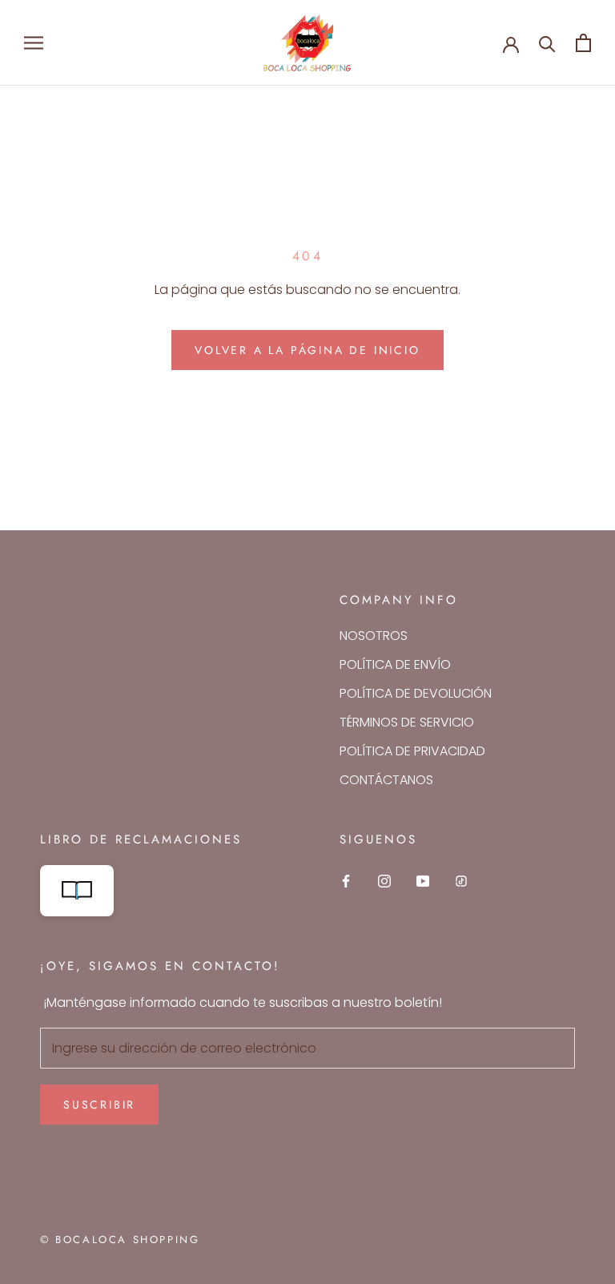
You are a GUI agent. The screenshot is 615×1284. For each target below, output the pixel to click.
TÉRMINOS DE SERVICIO (407, 722)
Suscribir (99, 1105)
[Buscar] (547, 42)
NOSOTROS (374, 635)
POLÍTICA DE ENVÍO (395, 664)
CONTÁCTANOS (386, 780)
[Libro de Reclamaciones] (157, 890)
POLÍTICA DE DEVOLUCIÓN (416, 693)
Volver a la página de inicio (307, 350)
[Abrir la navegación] (33, 43)
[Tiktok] (461, 880)
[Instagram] (384, 880)
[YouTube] (422, 880)
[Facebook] (346, 880)
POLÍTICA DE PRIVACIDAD (412, 751)
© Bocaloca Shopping (119, 1239)
